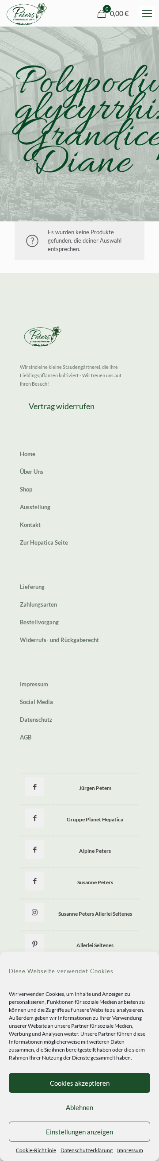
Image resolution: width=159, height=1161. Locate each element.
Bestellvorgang (39, 622)
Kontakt (30, 524)
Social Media (36, 701)
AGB (25, 737)
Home (27, 453)
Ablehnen (79, 1107)
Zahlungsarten (38, 604)
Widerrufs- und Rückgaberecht (59, 639)
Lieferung (32, 586)
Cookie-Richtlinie (36, 1150)
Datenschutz (36, 719)
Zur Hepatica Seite (44, 542)
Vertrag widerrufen (62, 406)
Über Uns (31, 471)
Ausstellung (35, 507)
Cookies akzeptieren (80, 1083)
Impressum (130, 1150)
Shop (26, 489)
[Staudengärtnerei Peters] (27, 13)
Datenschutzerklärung (87, 1150)
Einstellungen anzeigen (79, 1132)
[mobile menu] (147, 13)
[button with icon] (34, 786)
